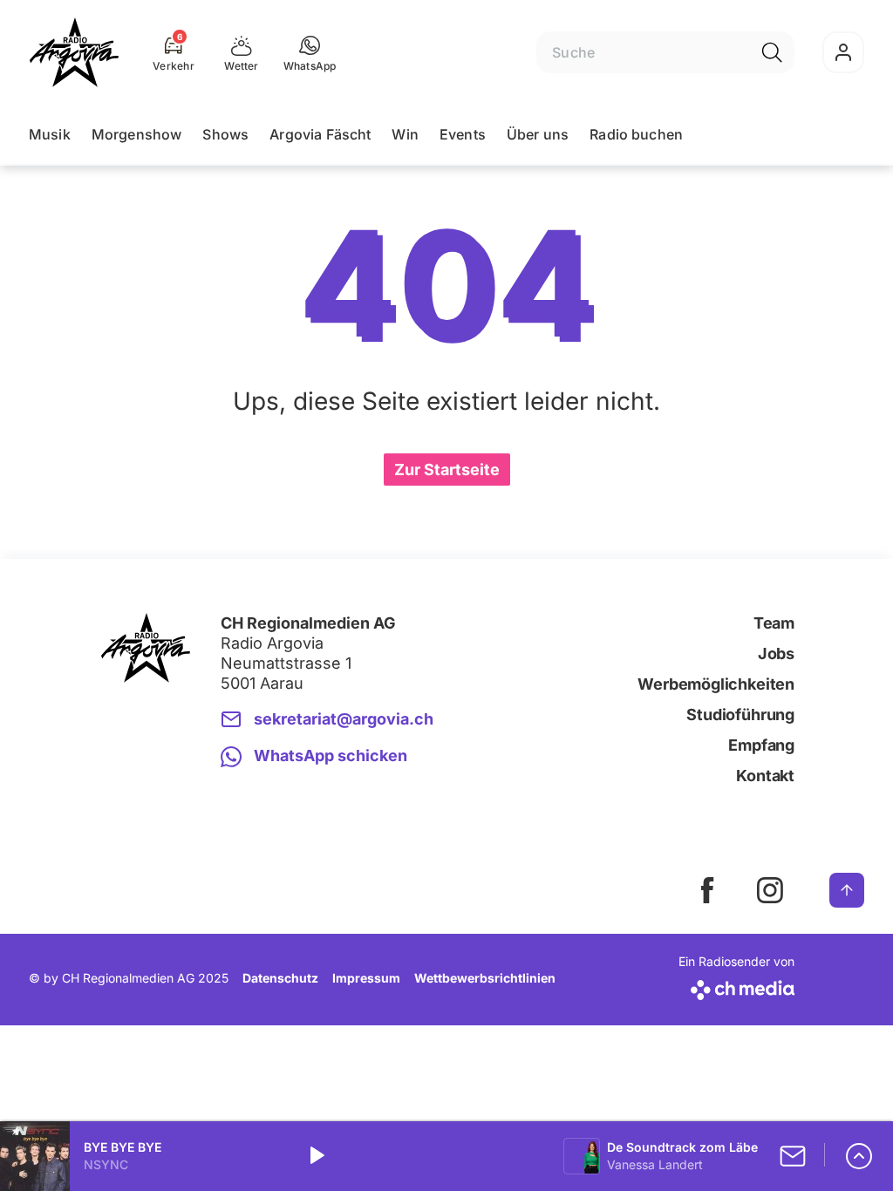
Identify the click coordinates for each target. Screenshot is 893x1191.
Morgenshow (137, 134)
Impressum (366, 977)
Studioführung (740, 714)
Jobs (776, 653)
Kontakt (765, 775)
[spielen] (315, 1156)
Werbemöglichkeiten (715, 684)
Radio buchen (636, 134)
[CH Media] (736, 987)
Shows (225, 134)
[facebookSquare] (707, 890)
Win (405, 134)
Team (773, 623)
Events (463, 134)
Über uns (538, 134)
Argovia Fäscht (320, 134)
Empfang (761, 745)
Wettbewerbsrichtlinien (485, 977)
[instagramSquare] (770, 890)
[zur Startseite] (74, 52)
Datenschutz (280, 977)
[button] (310, 52)
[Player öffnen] (859, 1156)
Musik (50, 134)
